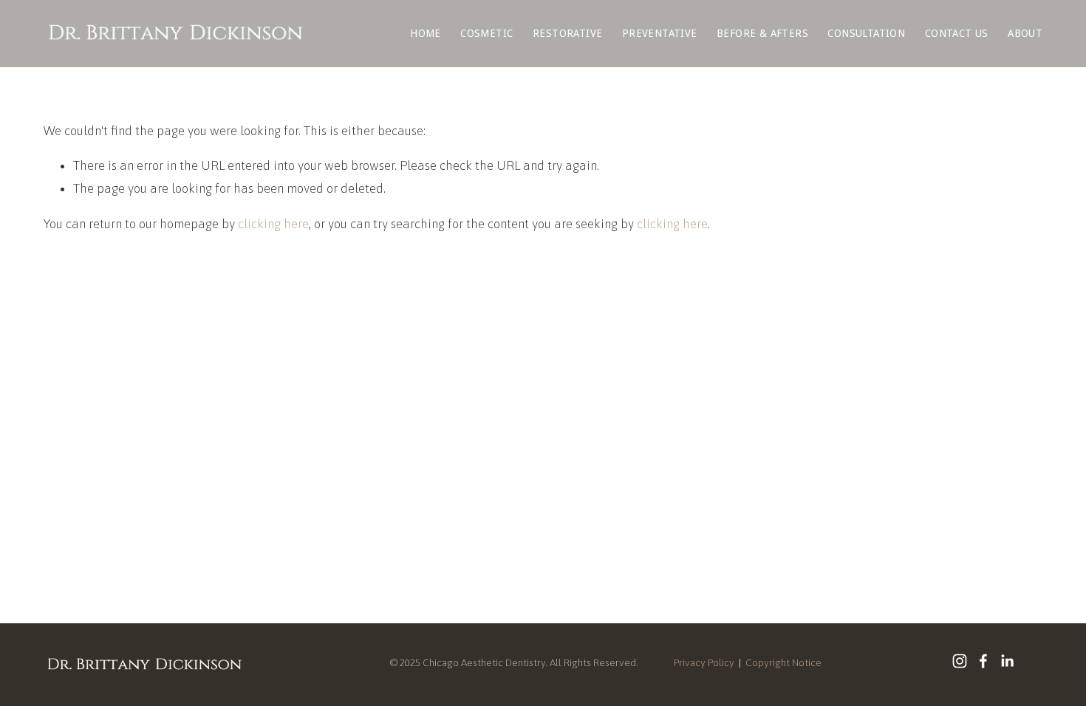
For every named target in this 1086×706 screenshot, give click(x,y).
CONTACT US (956, 33)
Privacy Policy (704, 662)
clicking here (273, 223)
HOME (425, 33)
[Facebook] (983, 661)
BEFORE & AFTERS (762, 33)
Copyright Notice (783, 662)
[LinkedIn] (1007, 661)
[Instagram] (959, 661)
